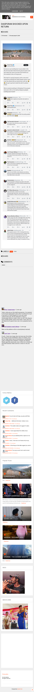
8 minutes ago (17, 428)
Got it (21, 11)
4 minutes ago (17, 423)
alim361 (7, 440)
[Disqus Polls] (17, 287)
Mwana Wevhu (8, 435)
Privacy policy (5, 674)
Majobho (7, 416)
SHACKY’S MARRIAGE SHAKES (15, 496)
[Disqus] (17, 327)
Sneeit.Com (19, 689)
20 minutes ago (17, 448)
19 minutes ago (12, 443)
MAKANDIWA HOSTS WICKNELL (8, 448)
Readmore (8, 480)
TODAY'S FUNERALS (6, 443)
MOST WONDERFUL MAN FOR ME (8, 423)
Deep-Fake (7, 421)
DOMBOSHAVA (9, 476)
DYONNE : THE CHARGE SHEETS (16, 557)
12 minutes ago (14, 433)
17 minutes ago (14, 438)
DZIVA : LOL (8, 519)
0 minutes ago (14, 418)
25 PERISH (14, 16)
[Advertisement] (17, 650)
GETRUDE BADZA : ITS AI (7, 418)
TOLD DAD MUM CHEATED (7, 433)
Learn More (15, 11)
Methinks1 (7, 425)
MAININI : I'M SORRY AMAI (13, 537)
